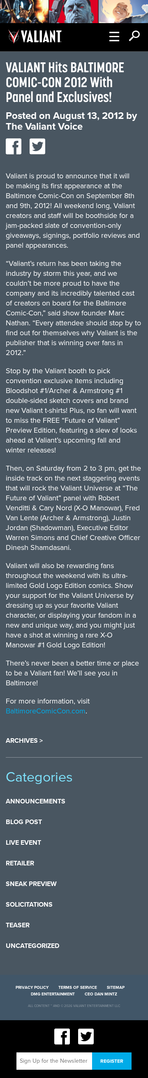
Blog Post (24, 822)
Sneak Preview (31, 884)
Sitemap (116, 987)
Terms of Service (77, 987)
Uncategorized (32, 946)
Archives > (24, 741)
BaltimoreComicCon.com (46, 711)
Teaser (18, 925)
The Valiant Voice (44, 127)
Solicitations (29, 904)
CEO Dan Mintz (101, 994)
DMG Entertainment (53, 994)
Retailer (20, 863)
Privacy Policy (32, 987)
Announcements (35, 801)
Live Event (23, 843)
